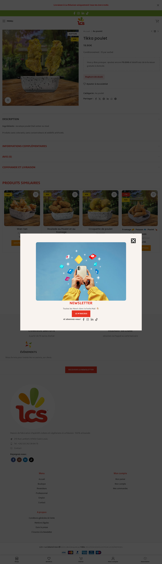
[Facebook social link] (83, 319)
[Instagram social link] (87, 319)
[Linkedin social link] (92, 319)
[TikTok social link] (96, 319)
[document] (81, 282)
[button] (133, 240)
